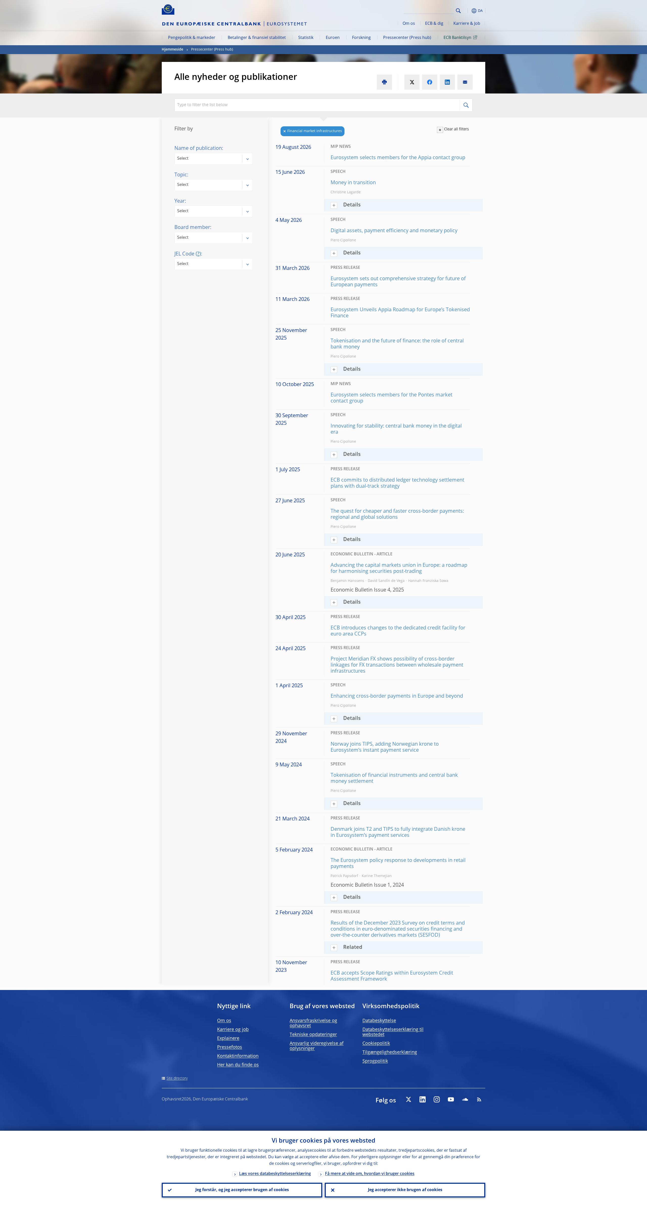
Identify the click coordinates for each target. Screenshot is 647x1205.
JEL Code (187, 254)
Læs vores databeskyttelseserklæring (275, 1174)
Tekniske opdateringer (313, 1034)
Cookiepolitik (376, 1043)
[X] (408, 1099)
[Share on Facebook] (429, 82)
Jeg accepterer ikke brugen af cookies (405, 1190)
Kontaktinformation (238, 1056)
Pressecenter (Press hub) (407, 38)
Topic (180, 175)
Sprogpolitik (375, 1061)
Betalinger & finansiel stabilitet (257, 38)
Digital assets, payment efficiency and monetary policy (394, 230)
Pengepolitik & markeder (191, 38)
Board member (192, 227)
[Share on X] (412, 82)
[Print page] (384, 82)
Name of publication (198, 148)
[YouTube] (451, 1099)
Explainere (228, 1038)
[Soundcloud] (465, 1099)
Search (458, 10)
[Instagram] (437, 1099)
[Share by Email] (465, 82)
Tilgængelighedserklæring (389, 1052)
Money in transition (353, 182)
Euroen (333, 38)
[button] (467, 11)
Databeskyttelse (379, 1021)
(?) (198, 254)
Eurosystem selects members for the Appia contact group (398, 157)
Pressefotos (229, 1047)
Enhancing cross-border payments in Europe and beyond (397, 696)
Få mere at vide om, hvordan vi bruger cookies (369, 1174)
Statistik (305, 38)
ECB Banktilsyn (457, 38)
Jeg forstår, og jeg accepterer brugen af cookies (242, 1190)
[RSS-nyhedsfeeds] (479, 1099)
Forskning (361, 38)
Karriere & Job (466, 24)
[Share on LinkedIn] (447, 82)
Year (179, 201)
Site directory (177, 1078)
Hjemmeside (172, 49)
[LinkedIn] (423, 1099)
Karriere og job (233, 1029)
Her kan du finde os (238, 1065)
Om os (409, 24)
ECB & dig (434, 24)
